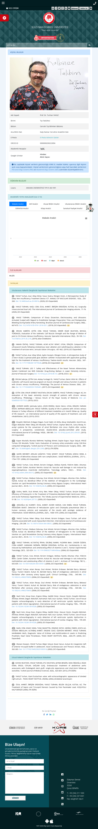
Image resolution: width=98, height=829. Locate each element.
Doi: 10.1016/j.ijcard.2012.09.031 (67, 432)
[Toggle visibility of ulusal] (60, 261)
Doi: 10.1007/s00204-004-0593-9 (32, 564)
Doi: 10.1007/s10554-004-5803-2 (39, 523)
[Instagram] (62, 8)
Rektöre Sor (83, 8)
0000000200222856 (47, 143)
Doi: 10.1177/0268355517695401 (28, 387)
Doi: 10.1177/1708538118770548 (28, 363)
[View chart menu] (86, 218)
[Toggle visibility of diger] (52, 261)
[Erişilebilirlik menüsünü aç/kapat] (95, 414)
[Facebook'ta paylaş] (45, 714)
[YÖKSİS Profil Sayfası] (42, 149)
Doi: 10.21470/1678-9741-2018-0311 (33, 325)
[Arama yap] (89, 45)
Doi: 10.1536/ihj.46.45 (37, 486)
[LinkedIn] (66, 8)
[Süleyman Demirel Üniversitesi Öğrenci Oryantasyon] (49, 38)
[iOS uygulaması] (51, 821)
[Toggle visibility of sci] (36, 261)
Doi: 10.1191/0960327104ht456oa (47, 550)
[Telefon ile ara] (94, 2)
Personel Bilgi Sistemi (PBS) (22, 169)
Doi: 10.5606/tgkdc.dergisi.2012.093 (30, 448)
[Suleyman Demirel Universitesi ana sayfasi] (49, 3)
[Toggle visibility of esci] (43, 261)
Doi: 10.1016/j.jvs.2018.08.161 (46, 374)
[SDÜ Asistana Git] (89, 207)
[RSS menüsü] (62, 804)
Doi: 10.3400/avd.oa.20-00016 (27, 301)
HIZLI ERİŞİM (13, 8)
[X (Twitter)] (59, 8)
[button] (91, 8)
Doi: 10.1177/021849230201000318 (33, 649)
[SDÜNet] (74, 8)
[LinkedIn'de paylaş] (51, 714)
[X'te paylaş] (48, 714)
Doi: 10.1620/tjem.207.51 (27, 499)
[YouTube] (69, 8)
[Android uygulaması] (47, 821)
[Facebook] (56, 8)
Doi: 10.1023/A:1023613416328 (24, 606)
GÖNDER (15, 798)
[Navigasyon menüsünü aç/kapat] (4, 3)
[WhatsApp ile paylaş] (53, 714)
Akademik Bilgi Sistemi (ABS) (47, 169)
